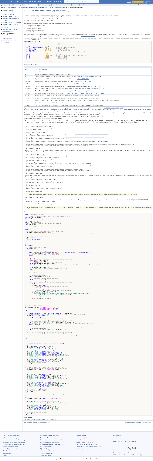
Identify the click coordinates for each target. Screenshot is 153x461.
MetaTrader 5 (117, 435)
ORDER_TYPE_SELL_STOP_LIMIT (95, 93)
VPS (39, 1)
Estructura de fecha (7, 10)
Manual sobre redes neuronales (61, 5)
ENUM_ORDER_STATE (85, 81)
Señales (24, 1)
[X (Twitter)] (120, 448)
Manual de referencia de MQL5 (10, 7)
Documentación (32, 5)
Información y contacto (82, 451)
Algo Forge (22, 5)
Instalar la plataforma (46, 453)
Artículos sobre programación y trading (14, 440)
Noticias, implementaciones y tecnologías (51, 440)
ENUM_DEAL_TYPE (79, 83)
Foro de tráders (7, 451)
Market (17, 1)
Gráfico (5, 455)
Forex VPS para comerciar (10, 448)
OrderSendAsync (98, 15)
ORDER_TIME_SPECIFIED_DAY (94, 88)
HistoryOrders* (104, 141)
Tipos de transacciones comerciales (34, 419)
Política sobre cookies (82, 448)
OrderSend (90, 15)
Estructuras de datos (55, 7)
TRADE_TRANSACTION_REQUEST (113, 108)
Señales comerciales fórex (10, 446)
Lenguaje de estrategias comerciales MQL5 (52, 444)
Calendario (75, 5)
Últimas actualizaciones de (51, 438)
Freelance (32, 1)
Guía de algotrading (45, 5)
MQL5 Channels (117, 441)
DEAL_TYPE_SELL (57, 182)
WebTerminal (84, 5)
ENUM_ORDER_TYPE (83, 79)
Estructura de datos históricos (10, 16)
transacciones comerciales (88, 36)
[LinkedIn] (126, 448)
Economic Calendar (130, 441)
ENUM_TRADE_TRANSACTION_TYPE (91, 76)
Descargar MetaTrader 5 (146, 5)
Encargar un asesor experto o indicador (14, 442)
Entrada (129, 1)
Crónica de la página (82, 438)
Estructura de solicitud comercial (11, 22)
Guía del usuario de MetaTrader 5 (49, 442)
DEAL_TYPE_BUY (46, 182)
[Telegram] (117, 448)
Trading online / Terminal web (11, 435)
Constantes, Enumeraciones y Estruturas (34, 7)
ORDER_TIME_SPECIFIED (77, 88)
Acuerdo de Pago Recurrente (84, 442)
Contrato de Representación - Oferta (86, 444)
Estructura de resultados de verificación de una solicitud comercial (10, 26)
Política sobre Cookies (94, 458)
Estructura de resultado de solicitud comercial (9, 30)
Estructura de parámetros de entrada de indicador (10, 13)
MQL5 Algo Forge (45, 448)
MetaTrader (58, 1)
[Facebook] (114, 448)
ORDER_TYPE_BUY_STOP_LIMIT (75, 93)
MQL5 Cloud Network (46, 446)
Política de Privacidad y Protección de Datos (88, 446)
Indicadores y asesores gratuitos (12, 438)
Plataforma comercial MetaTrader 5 (50, 435)
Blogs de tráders (7, 453)
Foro (11, 1)
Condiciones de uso (82, 440)
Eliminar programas (45, 455)
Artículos (5, 5)
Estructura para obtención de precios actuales (10, 37)
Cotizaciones (48, 1)
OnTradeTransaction (140, 207)
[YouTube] (123, 448)
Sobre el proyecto (81, 435)
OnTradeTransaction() (92, 38)
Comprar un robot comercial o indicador (14, 444)
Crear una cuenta (138, 1)
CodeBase (13, 5)
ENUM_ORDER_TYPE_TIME (91, 86)
